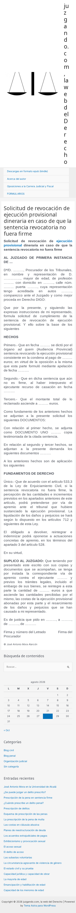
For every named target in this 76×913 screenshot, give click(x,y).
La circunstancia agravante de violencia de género (33, 863)
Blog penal (10, 755)
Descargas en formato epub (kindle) (27, 171)
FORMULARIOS (16, 193)
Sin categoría (11, 766)
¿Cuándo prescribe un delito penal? (24, 803)
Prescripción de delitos (17, 808)
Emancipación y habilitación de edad (24, 884)
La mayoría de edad (15, 879)
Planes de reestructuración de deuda (25, 830)
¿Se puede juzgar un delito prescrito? (25, 792)
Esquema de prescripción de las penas (25, 814)
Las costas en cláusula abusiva (21, 824)
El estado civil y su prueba (18, 868)
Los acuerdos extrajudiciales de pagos (25, 835)
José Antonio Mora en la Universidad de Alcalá (30, 786)
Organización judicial (15, 761)
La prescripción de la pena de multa (24, 819)
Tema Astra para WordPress (40, 905)
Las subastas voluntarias (18, 857)
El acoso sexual (12, 846)
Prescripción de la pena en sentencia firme (28, 797)
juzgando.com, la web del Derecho (66, 83)
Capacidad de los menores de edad (24, 890)
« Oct (7, 730)
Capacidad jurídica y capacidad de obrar (27, 873)
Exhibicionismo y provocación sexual (24, 841)
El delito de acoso (14, 852)
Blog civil (9, 750)
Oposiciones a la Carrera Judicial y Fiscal (30, 186)
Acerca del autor (16, 178)
